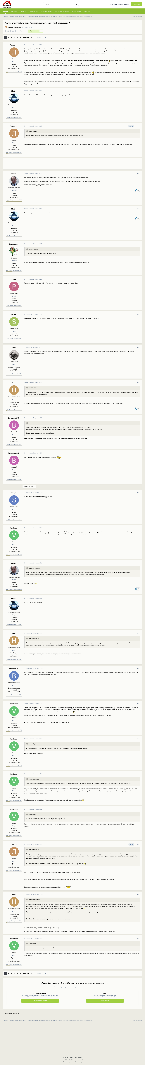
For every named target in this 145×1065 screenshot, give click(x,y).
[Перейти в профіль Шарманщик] (14, 251)
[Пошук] (76, 4)
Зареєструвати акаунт (40, 1000)
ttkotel (13, 91)
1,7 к (14, 434)
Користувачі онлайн (62, 11)
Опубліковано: (33, 45)
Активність (33, 11)
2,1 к (14, 108)
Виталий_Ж (13, 669)
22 (15, 331)
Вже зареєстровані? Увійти (119, 4)
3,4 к (14, 61)
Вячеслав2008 (13, 418)
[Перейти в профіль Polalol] (14, 286)
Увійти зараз (105, 1000)
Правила (14, 11)
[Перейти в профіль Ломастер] (6, 27)
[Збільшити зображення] (109, 60)
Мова (65, 1057)
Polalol (13, 279)
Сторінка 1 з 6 (40, 37)
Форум (5, 11)
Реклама (23, 11)
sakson (13, 314)
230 (14, 509)
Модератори (76, 11)
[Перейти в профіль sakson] (14, 321)
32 (15, 364)
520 (14, 685)
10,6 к (15, 261)
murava (13, 174)
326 (14, 296)
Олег (13, 348)
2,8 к (14, 399)
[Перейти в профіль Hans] (14, 390)
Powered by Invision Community (72, 1062)
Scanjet (13, 493)
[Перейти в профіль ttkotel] (14, 98)
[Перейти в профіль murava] (14, 181)
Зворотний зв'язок (76, 1057)
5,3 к (14, 544)
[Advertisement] (62, 164)
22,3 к (15, 190)
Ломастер (17, 27)
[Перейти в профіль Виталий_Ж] (14, 676)
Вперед (26, 37)
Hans (13, 383)
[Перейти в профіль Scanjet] (14, 500)
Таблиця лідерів (46, 11)
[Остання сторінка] (31, 37)
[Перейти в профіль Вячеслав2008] (14, 425)
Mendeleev (14, 528)
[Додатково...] (138, 45)
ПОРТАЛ (87, 11)
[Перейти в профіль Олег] (14, 355)
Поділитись (23, 31)
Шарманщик (13, 244)
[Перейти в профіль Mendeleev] (14, 535)
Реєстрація (136, 4)
